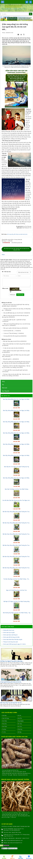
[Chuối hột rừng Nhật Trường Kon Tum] (17, 753)
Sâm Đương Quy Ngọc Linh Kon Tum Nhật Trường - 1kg (16, 612)
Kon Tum (20, 726)
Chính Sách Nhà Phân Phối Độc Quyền (12, 639)
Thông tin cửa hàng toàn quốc (10, 642)
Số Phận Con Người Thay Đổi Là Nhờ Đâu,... (12, 661)
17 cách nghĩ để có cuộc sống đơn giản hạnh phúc (15, 370)
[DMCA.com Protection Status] (4, 845)
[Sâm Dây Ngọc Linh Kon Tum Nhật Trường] (17, 796)
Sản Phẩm (4, 726)
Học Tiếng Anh (5, 391)
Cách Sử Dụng (5, 718)
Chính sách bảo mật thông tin (10, 635)
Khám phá (4, 388)
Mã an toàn (5, 288)
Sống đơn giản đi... (7, 359)
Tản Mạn (4, 729)
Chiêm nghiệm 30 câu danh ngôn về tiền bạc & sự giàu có (16, 351)
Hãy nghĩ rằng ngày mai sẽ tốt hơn (11, 341)
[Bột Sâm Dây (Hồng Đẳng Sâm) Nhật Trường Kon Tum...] (16, 515)
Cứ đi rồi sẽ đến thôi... (8, 330)
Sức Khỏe (4, 721)
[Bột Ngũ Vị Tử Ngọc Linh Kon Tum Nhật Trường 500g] (16, 605)
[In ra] (21, 34)
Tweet (3, 254)
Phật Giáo (20, 729)
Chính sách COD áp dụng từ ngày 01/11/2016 (14, 644)
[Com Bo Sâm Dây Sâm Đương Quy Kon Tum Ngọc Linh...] (16, 504)
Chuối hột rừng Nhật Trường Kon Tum (14, 736)
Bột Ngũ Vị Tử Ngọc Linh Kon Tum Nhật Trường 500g (16, 601)
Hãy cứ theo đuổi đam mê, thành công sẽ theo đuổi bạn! (16, 344)
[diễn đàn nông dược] (16, 18)
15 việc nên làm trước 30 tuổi (10, 348)
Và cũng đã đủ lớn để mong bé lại (11, 336)
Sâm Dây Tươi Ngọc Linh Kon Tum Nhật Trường (16, 489)
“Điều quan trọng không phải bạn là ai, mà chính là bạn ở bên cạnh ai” (16, 324)
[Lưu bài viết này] (24, 34)
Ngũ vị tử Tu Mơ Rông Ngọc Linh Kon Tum (16, 590)
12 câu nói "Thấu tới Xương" (10, 333)
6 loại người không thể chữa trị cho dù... (11, 682)
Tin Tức (4, 732)
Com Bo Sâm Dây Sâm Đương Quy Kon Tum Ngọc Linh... (16, 500)
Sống (3, 381)
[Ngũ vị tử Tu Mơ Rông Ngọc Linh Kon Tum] (16, 594)
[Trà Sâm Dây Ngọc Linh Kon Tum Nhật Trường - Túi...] (16, 583)
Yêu (3, 384)
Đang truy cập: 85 (13, 848)
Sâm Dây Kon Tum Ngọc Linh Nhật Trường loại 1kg (16, 466)
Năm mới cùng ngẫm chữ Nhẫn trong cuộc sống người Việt (15, 355)
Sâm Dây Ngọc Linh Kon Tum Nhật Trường (15, 779)
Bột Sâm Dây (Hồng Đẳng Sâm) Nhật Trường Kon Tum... (16, 511)
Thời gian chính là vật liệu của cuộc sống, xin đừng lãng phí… (16, 309)
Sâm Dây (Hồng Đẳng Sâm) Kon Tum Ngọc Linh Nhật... (16, 399)
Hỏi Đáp (19, 732)
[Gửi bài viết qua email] (18, 34)
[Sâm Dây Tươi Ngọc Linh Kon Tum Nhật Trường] (16, 493)
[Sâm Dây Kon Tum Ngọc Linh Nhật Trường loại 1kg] (16, 470)
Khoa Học (4, 723)
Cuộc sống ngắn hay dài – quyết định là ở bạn (14, 319)
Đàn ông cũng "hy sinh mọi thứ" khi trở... (11, 702)
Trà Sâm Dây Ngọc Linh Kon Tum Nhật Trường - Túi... (16, 579)
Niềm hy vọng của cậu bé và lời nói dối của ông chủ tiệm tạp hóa (15, 316)
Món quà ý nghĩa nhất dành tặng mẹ (12, 328)
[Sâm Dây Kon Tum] (16, 88)
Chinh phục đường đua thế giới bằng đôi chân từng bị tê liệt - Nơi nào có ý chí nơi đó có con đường (16, 362)
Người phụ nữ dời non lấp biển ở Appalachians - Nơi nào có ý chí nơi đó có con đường (16, 366)
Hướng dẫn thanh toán (8, 630)
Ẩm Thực (20, 723)
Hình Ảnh (20, 718)
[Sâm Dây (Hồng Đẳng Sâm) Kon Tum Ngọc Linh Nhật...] (16, 403)
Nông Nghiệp (20, 721)
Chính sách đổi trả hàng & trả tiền (11, 637)
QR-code (5, 848)
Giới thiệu (4, 715)
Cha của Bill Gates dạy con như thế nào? (13, 313)
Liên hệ (19, 715)
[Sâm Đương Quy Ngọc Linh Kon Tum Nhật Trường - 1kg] (16, 616)
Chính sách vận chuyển (9, 632)
